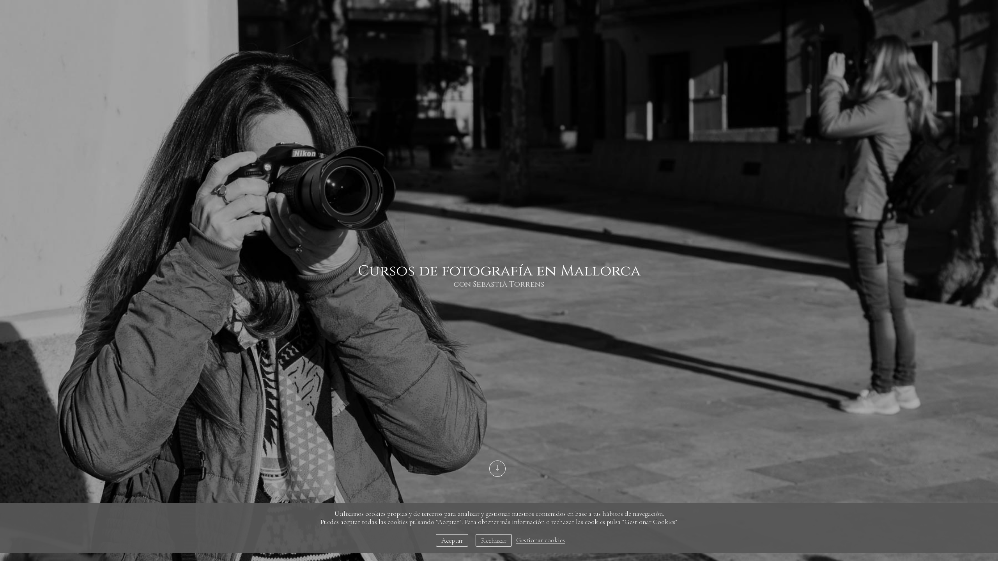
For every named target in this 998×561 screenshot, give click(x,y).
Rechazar (493, 540)
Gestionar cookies (540, 540)
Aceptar (452, 540)
